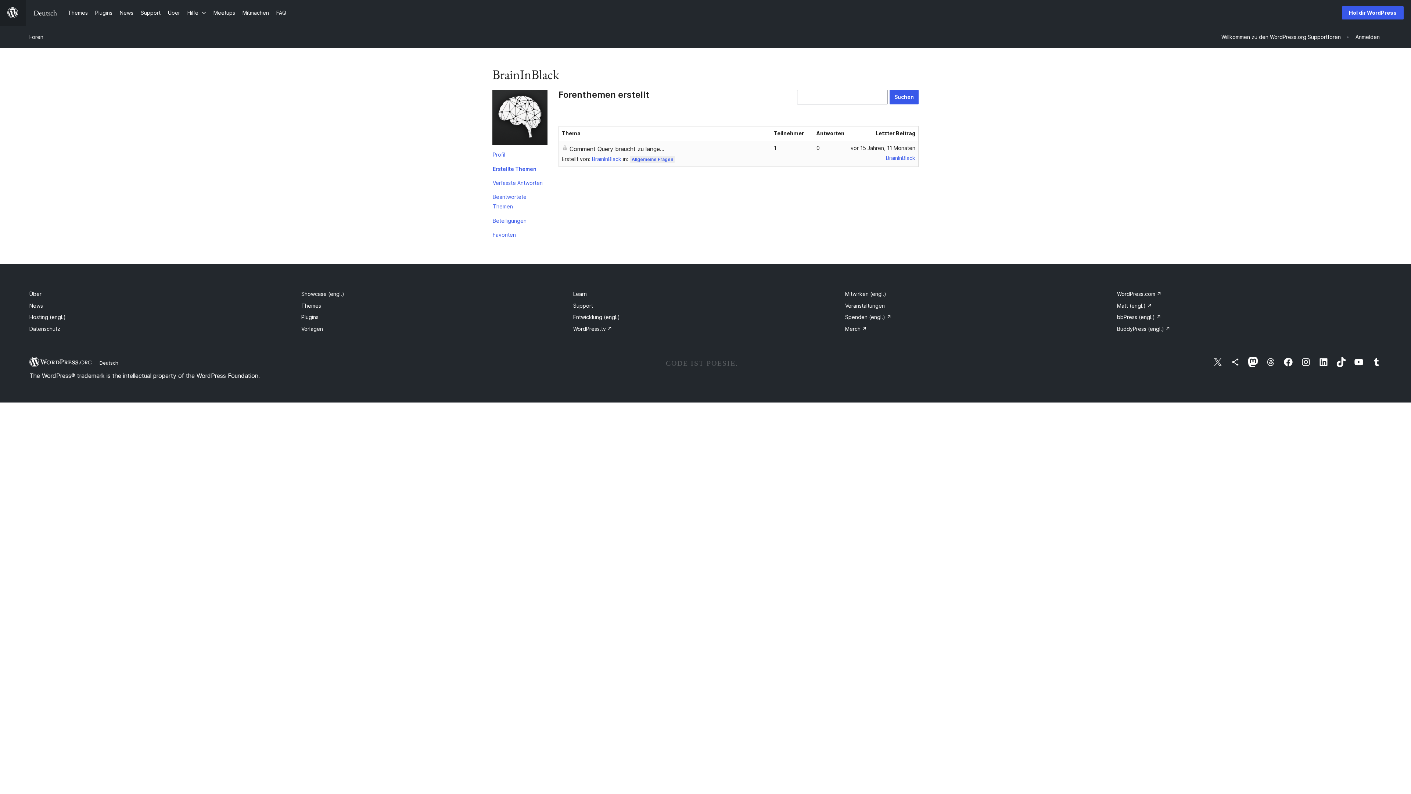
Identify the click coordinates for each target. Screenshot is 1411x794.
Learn (580, 294)
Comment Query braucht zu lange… (617, 149)
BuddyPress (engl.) (1143, 329)
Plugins (310, 317)
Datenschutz (44, 329)
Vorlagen (312, 329)
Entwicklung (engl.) (596, 317)
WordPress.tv (592, 329)
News (36, 306)
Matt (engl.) (1134, 306)
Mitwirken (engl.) (865, 294)
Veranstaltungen (865, 306)
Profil (499, 154)
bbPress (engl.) (1139, 317)
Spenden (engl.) (868, 317)
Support (583, 306)
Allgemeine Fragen (652, 159)
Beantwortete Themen (510, 202)
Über (35, 294)
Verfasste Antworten (518, 183)
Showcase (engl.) (322, 294)
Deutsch (109, 363)
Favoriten (504, 235)
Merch (856, 329)
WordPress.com (1139, 294)
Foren (36, 37)
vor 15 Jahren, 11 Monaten (883, 148)
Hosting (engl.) (47, 317)
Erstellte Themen (514, 169)
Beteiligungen (510, 221)
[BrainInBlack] (519, 119)
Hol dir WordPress (1373, 13)
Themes (311, 306)
